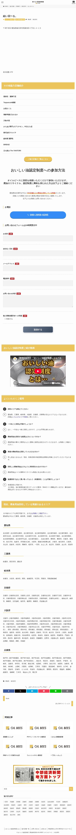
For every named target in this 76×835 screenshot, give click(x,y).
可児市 (58, 802)
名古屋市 (6, 805)
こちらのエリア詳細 (20, 417)
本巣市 (51, 808)
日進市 (37, 808)
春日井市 (35, 19)
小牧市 (56, 805)
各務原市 (65, 802)
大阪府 (43, 805)
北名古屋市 (51, 802)
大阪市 (37, 805)
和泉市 (13, 805)
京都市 (24, 802)
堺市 (25, 805)
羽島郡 (56, 811)
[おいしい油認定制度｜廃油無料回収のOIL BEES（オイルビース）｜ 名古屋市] (38, 2)
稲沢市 (43, 811)
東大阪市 (57, 808)
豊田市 (6, 815)
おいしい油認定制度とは (12, 829)
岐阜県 (6, 808)
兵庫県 (37, 802)
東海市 (64, 808)
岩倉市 (12, 808)
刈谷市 (43, 802)
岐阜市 (69, 805)
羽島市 (49, 811)
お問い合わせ (35, 829)
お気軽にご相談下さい (39, 513)
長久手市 (12, 815)
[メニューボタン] (2, 2)
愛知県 (29, 19)
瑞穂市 (24, 811)
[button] (8, 691)
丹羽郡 (18, 802)
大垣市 (31, 805)
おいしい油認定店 (9, 19)
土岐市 (19, 805)
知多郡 (31, 811)
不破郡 (12, 802)
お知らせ (43, 829)
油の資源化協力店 (20, 19)
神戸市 (37, 811)
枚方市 (6, 811)
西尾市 (68, 811)
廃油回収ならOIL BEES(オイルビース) (59, 829)
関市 (19, 815)
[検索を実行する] (71, 789)
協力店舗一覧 (25, 829)
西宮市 (62, 811)
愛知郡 (24, 808)
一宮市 (6, 802)
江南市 (12, 811)
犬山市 (18, 811)
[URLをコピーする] (67, 691)
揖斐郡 (31, 808)
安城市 (49, 805)
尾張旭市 (62, 805)
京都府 (31, 802)
